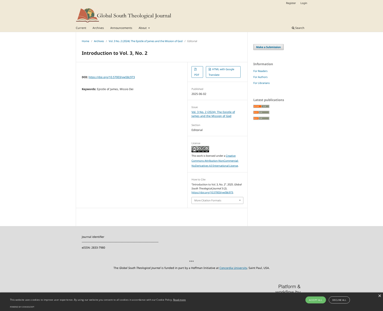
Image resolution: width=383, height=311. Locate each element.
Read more (179, 299)
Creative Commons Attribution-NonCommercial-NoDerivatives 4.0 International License (215, 160)
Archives (98, 28)
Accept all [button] (315, 299)
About (143, 28)
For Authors (260, 77)
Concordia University (233, 268)
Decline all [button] (339, 299)
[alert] (191, 301)
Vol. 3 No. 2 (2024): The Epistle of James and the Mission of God (146, 41)
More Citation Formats (207, 200)
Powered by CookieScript (22, 307)
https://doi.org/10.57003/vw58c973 (112, 77)
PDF (196, 75)
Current (81, 28)
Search (299, 28)
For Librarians (261, 83)
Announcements (121, 28)
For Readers (260, 71)
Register (291, 3)
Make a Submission (268, 47)
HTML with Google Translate (221, 72)
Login (303, 3)
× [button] (379, 295)
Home (85, 41)
